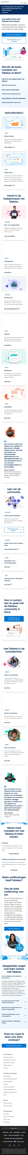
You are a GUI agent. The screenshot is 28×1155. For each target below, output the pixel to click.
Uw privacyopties (20, 1141)
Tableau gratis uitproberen (13, 34)
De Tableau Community (10, 1073)
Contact (5, 1068)
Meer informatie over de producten (14, 40)
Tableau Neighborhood (9, 1089)
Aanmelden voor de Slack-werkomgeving (14, 618)
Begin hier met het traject (9, 85)
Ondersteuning (7, 1111)
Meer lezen (7, 381)
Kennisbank (6, 1114)
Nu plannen (14, 870)
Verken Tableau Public (10, 549)
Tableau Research (7, 1065)
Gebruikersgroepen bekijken (13, 529)
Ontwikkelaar (16, 1132)
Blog (11, 1132)
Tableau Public (7, 1076)
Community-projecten (8, 1087)
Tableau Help (6, 1119)
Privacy (22, 1135)
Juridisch (5, 1135)
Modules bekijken (14, 853)
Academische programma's (10, 1092)
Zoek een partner (7, 1103)
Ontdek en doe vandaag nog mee (11, 94)
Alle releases (6, 1122)
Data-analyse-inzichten (9, 1062)
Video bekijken (8, 147)
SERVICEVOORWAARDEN (13, 1135)
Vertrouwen (6, 1132)
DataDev (5, 1084)
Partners (5, 1100)
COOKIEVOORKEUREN (8, 1141)
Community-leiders (8, 1081)
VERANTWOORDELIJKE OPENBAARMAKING (13, 1138)
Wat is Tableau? (7, 1054)
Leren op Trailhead (9, 236)
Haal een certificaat (14, 928)
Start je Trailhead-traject (11, 309)
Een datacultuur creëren (9, 1060)
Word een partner (7, 1105)
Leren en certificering (8, 1116)
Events (5, 1095)
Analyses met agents (8, 1057)
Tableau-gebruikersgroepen (10, 1078)
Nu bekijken (5, 12)
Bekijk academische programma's (11, 102)
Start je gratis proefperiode (14, 1045)
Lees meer (7, 567)
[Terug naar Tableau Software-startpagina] (6, 2)
